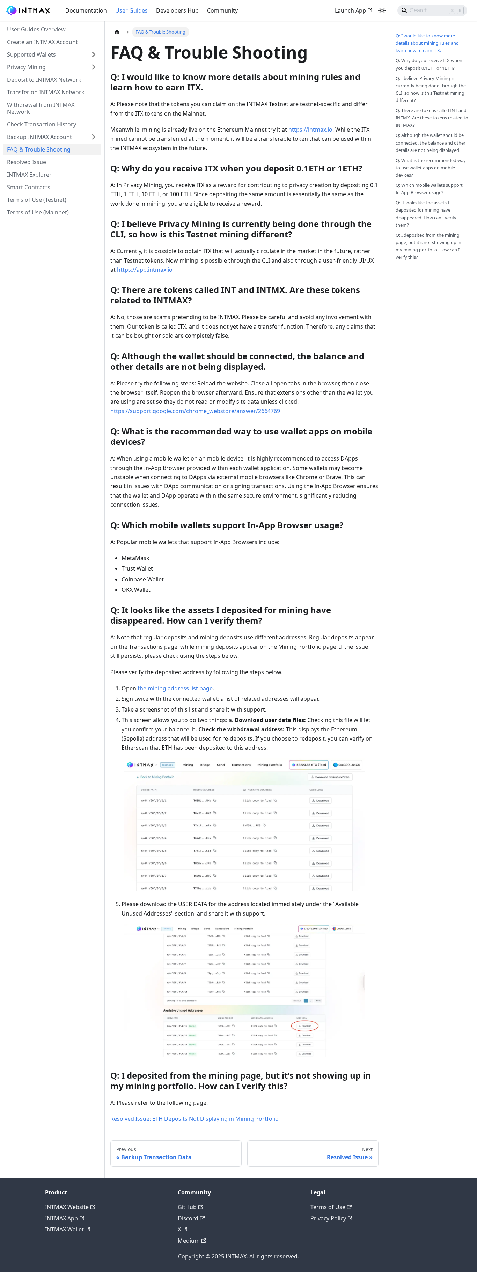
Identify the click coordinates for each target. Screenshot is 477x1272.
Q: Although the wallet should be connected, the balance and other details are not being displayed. (430, 142)
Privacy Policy (328, 1218)
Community (222, 10)
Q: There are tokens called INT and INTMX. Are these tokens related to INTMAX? (432, 117)
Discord (188, 1218)
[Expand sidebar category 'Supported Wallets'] (93, 54)
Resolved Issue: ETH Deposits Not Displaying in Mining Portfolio (194, 1119)
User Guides (131, 10)
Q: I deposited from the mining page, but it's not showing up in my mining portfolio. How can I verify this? (428, 246)
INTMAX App (61, 1218)
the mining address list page (175, 688)
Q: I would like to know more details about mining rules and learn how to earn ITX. (427, 42)
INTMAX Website (67, 1207)
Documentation (86, 10)
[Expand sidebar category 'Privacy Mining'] (93, 67)
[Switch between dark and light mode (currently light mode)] (382, 10)
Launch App (350, 10)
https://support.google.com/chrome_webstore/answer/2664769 (195, 411)
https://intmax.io (310, 129)
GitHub (187, 1207)
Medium (189, 1240)
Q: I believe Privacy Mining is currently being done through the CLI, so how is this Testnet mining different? (431, 89)
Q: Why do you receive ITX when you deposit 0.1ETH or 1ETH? (429, 64)
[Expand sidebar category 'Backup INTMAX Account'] (93, 136)
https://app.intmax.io (145, 269)
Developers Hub (177, 10)
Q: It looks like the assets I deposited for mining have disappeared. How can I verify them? (426, 213)
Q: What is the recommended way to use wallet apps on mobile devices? (431, 167)
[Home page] (117, 32)
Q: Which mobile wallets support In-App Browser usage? (429, 189)
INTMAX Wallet (64, 1229)
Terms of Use (327, 1207)
